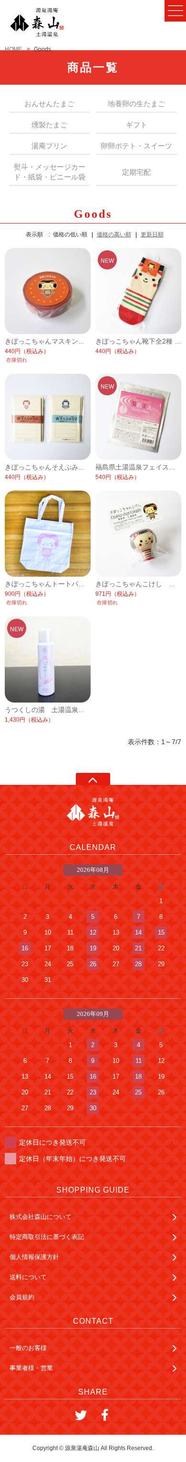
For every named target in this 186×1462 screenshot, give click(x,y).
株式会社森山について (41, 1216)
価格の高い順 (114, 234)
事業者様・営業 (31, 1368)
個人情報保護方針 (34, 1257)
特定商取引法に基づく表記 (47, 1236)
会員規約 (22, 1297)
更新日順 (152, 234)
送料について (28, 1277)
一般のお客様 (28, 1347)
